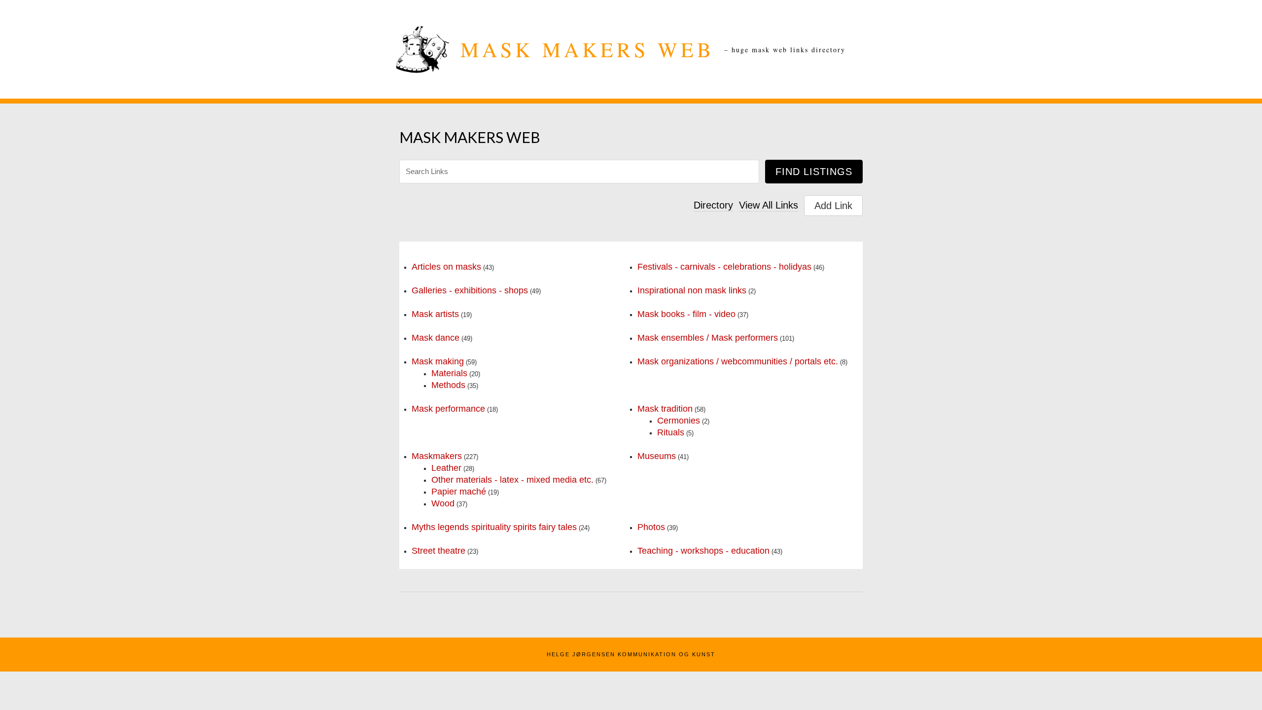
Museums (656, 456)
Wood (443, 503)
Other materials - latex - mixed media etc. (512, 480)
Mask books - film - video (686, 314)
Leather (446, 468)
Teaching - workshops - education (703, 551)
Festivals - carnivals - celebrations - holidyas (724, 267)
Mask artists (435, 314)
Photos (651, 527)
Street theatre (438, 551)
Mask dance (435, 338)
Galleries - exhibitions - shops (470, 290)
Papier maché (458, 492)
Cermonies (678, 421)
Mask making (438, 361)
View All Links (768, 205)
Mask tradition (665, 409)
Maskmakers (437, 456)
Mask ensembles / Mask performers (707, 338)
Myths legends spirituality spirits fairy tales (494, 527)
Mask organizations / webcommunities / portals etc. (737, 361)
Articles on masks (446, 267)
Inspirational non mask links (691, 290)
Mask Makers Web (587, 49)
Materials (449, 373)
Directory (713, 205)
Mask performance (448, 409)
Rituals (670, 432)
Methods (448, 385)
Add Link (833, 205)
